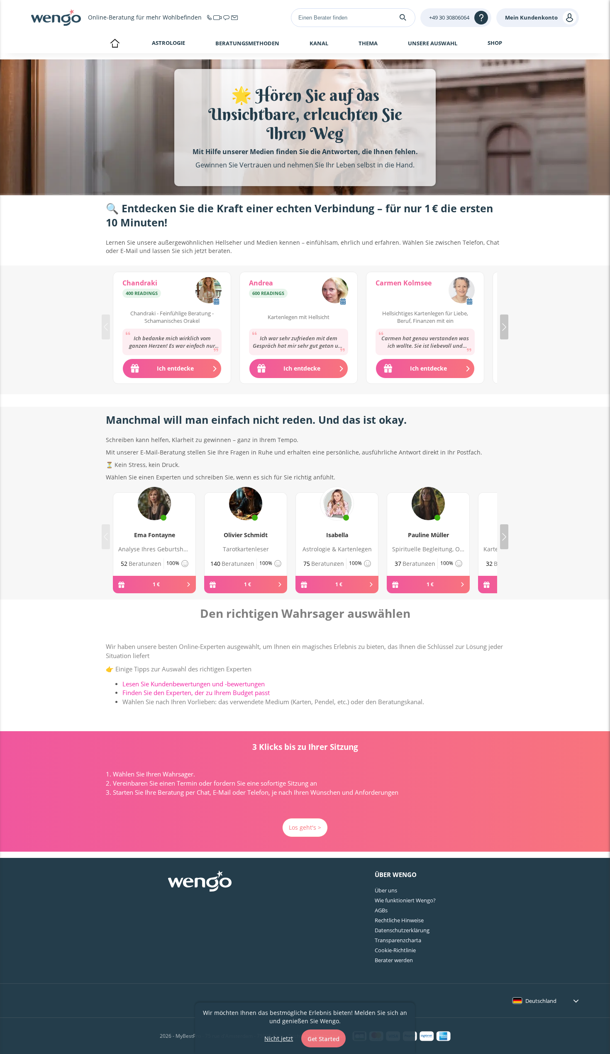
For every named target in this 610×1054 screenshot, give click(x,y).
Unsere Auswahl (432, 43)
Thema (368, 43)
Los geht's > (305, 827)
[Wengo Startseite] (200, 882)
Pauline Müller (428, 535)
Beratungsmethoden (247, 43)
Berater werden (394, 960)
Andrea (261, 282)
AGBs (381, 910)
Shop (495, 43)
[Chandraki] (208, 291)
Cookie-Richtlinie (395, 950)
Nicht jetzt (278, 1038)
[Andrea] (335, 291)
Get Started (323, 1039)
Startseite (115, 44)
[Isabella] (337, 513)
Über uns (386, 890)
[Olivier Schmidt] (246, 513)
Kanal (319, 43)
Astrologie (168, 43)
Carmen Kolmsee (404, 282)
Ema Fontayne (154, 535)
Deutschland (540, 1001)
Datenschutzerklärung (402, 930)
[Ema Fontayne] (154, 513)
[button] (504, 326)
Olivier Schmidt (246, 535)
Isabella (337, 535)
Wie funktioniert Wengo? (405, 900)
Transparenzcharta (398, 940)
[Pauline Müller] (428, 513)
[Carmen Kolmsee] (462, 291)
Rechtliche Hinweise (399, 920)
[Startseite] (56, 17)
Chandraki (139, 282)
